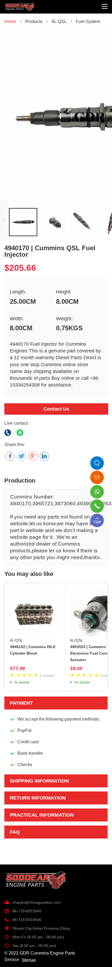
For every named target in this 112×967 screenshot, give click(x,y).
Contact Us (56, 409)
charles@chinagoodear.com (32, 902)
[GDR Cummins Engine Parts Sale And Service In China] (19, 3)
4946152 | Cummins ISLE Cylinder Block (32, 650)
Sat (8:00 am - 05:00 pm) (30, 945)
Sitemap (29, 960)
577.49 (17, 668)
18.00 (76, 668)
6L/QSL (16, 640)
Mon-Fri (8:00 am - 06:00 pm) (34, 937)
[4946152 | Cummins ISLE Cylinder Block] (34, 612)
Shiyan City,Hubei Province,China (37, 928)
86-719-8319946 (22, 911)
